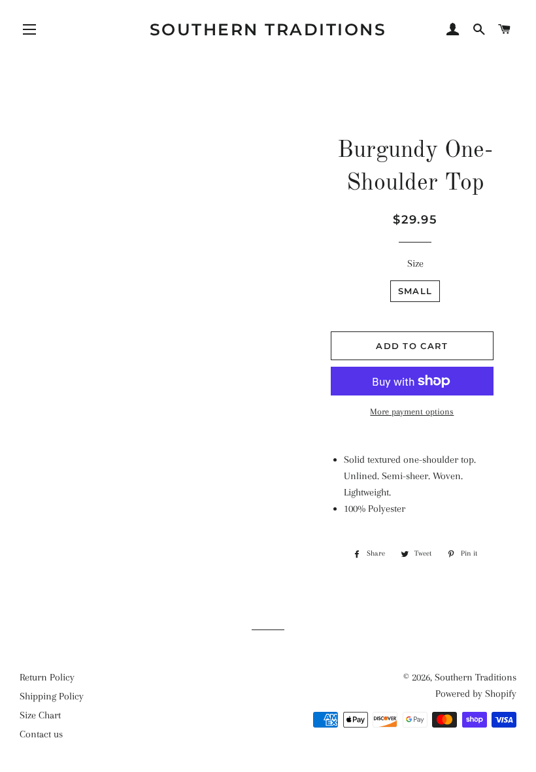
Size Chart (40, 715)
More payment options (412, 411)
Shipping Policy (52, 696)
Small (415, 291)
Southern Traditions (268, 29)
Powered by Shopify (475, 693)
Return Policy (47, 677)
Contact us (41, 734)
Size (415, 263)
